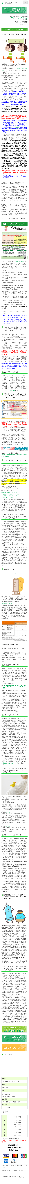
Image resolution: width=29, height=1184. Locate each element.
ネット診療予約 (15, 127)
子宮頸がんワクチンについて (9, 497)
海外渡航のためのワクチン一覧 (9, 763)
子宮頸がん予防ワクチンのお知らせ (11, 495)
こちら (8, 812)
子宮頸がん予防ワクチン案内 (9, 492)
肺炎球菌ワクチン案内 (7, 603)
